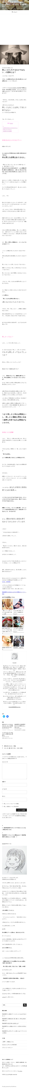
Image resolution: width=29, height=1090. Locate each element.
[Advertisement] (14, 29)
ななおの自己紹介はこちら (14, 707)
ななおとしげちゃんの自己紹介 (9, 1044)
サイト (3, 796)
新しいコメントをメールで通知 (11, 803)
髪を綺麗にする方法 (11, 89)
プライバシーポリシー (7, 1047)
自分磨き (21, 748)
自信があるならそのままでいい (10, 127)
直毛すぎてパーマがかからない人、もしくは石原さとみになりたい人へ (7, 726)
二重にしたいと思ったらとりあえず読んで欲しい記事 (7, 612)
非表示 (11, 123)
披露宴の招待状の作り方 (7, 648)
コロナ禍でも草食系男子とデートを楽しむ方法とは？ (18, 630)
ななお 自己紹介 (6, 581)
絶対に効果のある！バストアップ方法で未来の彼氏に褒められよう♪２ (7, 631)
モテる (5, 748)
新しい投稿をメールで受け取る (11, 806)
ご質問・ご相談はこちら (8, 1041)
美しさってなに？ (7, 129)
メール (4, 789)
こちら (3, 997)
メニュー (15, 12)
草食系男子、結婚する (18, 647)
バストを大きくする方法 (15, 87)
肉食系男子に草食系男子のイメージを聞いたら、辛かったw (19, 726)
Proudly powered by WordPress (9, 1086)
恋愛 (9, 748)
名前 (4, 781)
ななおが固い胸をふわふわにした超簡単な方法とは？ (18, 612)
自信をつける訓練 (7, 131)
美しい (15, 748)
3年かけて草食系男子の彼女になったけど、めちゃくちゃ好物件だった (14, 4)
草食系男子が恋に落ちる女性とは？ (10, 1023)
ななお (11, 67)
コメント (5, 761)
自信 (18, 748)
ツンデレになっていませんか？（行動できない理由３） (7, 734)
